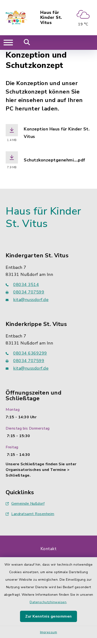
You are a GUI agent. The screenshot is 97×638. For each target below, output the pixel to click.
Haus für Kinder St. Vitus (51, 17)
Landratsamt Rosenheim (32, 514)
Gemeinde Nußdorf (27, 503)
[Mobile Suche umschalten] (27, 42)
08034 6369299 (30, 353)
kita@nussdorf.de (30, 299)
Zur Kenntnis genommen (48, 616)
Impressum (48, 632)
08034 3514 (26, 284)
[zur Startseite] (16, 17)
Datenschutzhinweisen (48, 602)
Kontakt (48, 549)
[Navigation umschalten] (8, 42)
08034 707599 (28, 292)
